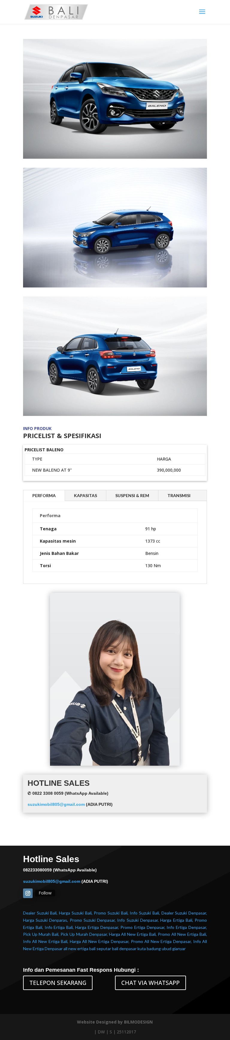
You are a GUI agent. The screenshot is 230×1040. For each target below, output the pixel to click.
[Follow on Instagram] (28, 893)
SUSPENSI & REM (132, 495)
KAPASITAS (85, 495)
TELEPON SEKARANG (57, 983)
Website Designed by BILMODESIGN (115, 1022)
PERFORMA (44, 495)
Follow (45, 893)
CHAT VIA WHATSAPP (150, 983)
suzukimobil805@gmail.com (56, 804)
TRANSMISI (178, 495)
